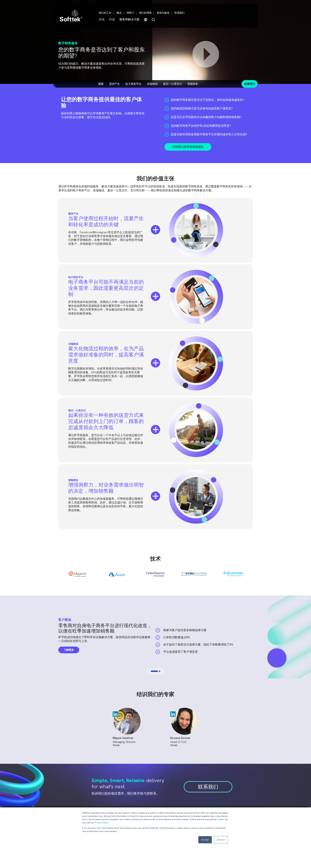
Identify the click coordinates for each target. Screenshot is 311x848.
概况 (118, 12)
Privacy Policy (101, 822)
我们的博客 (145, 12)
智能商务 (192, 83)
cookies (220, 819)
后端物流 (152, 83)
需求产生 (114, 83)
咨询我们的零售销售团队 (188, 147)
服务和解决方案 (129, 19)
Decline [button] (221, 839)
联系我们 (179, 12)
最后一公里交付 (172, 83)
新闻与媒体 (163, 12)
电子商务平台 (133, 83)
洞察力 (130, 12)
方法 (102, 19)
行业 (112, 19)
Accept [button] (205, 839)
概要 (101, 83)
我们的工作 (105, 12)
